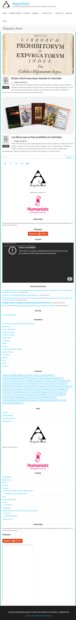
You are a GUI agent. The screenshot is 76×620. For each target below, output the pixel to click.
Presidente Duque (49, 398)
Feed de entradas (7, 415)
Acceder (4, 412)
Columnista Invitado (8, 335)
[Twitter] (5, 163)
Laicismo (52, 395)
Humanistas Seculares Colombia (12, 349)
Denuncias (5, 488)
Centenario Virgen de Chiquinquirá (57, 381)
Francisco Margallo (60, 389)
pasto (31, 398)
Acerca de (7, 513)
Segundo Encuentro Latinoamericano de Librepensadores (20, 511)
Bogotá (40, 381)
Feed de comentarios (8, 418)
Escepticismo (8, 389)
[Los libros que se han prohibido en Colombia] (38, 115)
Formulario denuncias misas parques (15, 493)
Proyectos (46, 13)
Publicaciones (6, 508)
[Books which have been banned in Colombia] (38, 54)
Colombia (16, 384)
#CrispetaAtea (6, 477)
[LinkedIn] (21, 163)
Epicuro (68, 386)
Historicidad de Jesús (20, 392)
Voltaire (62, 400)
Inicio (4, 13)
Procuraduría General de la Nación (15, 400)
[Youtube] (27, 163)
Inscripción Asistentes (10, 516)
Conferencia (6, 340)
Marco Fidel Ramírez (19, 398)
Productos (5, 366)
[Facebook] (10, 163)
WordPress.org (7, 421)
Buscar (4, 482)
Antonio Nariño (48, 375)
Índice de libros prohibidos (13, 403)
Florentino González (43, 389)
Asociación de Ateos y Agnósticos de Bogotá (46, 378)
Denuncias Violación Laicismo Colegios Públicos (18, 490)
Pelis (3, 360)
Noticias (4, 357)
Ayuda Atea (6, 326)
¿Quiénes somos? (7, 519)
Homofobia (35, 392)
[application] (38, 263)
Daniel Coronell (9, 386)
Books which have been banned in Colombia (36, 78)
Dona (4, 21)
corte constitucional (46, 384)
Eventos (26, 13)
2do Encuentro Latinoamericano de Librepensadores (18, 323)
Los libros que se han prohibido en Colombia (36, 137)
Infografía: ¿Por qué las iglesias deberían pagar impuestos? (20, 295)
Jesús (6, 395)
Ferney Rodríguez (20, 82)
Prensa (35, 13)
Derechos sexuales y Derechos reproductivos (33, 386)
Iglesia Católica (48, 392)
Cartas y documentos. (9, 329)
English (69, 13)
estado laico (21, 389)
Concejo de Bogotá (29, 384)
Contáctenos (8, 505)
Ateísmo (24, 381)
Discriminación (57, 386)
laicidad (43, 395)
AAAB (6, 375)
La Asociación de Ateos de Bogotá (24, 395)
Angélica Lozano (33, 375)
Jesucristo (61, 392)
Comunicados (6, 338)
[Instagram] (16, 163)
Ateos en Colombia (10, 381)
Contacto (59, 13)
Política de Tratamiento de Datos (38, 616)
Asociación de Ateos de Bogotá (15, 378)
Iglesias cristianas (7, 352)
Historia (7, 392)
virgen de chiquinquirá (48, 400)
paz (38, 398)
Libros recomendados (9, 499)
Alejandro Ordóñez (18, 375)
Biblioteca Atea (7, 480)
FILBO (31, 389)
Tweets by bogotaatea (9, 315)
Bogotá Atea (20, 3)
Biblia (32, 381)
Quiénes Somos (15, 13)
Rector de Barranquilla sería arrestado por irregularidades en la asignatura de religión (28, 305)
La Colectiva (6, 355)
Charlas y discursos (8, 332)
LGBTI (62, 395)
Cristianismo (61, 384)
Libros (6, 398)
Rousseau (33, 400)
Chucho (6, 384)
